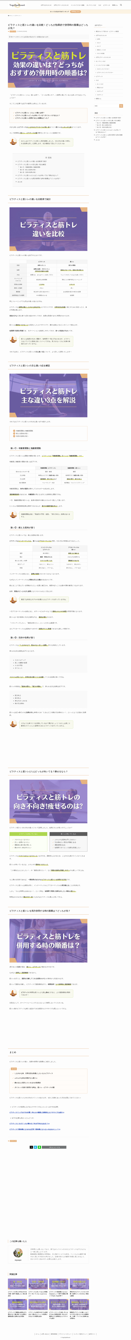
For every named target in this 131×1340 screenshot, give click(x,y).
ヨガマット (100, 94)
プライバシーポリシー (65, 1334)
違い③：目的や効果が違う (28, 172)
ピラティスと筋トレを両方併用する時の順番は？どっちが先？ (39, 178)
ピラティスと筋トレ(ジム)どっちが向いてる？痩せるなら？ (38, 175)
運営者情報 (54, 1334)
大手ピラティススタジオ (103, 57)
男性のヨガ (100, 87)
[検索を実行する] (121, 106)
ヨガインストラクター (103, 69)
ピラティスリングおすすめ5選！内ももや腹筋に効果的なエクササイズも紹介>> (36, 1112)
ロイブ (99, 46)
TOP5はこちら (75, 11)
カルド (99, 42)
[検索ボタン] (121, 5)
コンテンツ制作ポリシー (80, 1334)
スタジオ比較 (100, 53)
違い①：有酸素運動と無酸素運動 (30, 167)
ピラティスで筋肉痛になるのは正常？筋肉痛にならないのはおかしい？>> (34, 1129)
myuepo (18, 1260)
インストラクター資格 (102, 65)
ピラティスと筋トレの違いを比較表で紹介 (32, 161)
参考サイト (92, 1334)
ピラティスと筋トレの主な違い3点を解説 (32, 164)
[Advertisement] (48, 745)
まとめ (20, 182)
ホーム (37, 1334)
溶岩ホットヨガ (101, 50)
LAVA (98, 39)
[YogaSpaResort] (17, 5)
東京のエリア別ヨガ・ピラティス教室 (107, 31)
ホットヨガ (100, 84)
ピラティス (12, 31)
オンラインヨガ (100, 61)
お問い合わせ (45, 1334)
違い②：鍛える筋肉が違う (28, 169)
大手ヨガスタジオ (101, 35)
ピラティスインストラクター (105, 72)
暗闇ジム (98, 98)
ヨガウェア (100, 91)
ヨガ (97, 80)
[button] (31, 1147)
